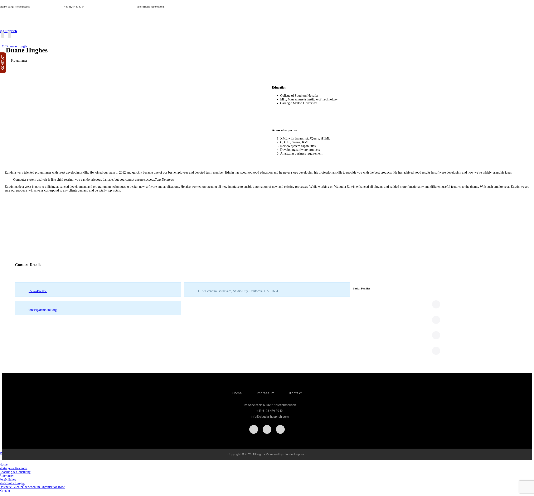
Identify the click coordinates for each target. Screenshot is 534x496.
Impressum (265, 393)
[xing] (9, 34)
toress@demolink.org (43, 310)
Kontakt (295, 393)
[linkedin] (2, 34)
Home (237, 393)
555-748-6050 (38, 291)
